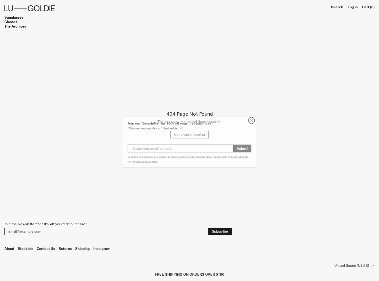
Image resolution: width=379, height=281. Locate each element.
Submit (242, 146)
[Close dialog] (251, 119)
